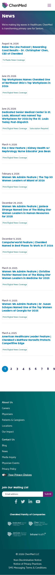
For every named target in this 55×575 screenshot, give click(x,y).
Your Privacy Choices (20, 475)
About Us (7, 402)
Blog (4, 445)
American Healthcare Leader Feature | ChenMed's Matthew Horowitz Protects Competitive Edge (26, 340)
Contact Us (8, 440)
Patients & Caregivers (13, 420)
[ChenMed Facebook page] (16, 502)
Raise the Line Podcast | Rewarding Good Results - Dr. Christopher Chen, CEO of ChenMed (25, 50)
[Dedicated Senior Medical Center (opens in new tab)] (17, 523)
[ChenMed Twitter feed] (23, 502)
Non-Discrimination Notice (27, 560)
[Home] (14, 5)
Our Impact (8, 432)
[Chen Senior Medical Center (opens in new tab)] (38, 523)
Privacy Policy (9, 469)
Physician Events (10, 463)
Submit (48, 494)
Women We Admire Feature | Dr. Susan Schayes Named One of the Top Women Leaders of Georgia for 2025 (27, 307)
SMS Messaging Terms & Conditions (28, 568)
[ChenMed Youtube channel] (38, 502)
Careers (6, 408)
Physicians (7, 414)
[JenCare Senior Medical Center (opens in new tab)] (17, 534)
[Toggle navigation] (49, 5)
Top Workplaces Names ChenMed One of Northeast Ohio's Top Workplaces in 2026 (26, 83)
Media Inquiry (9, 457)
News (5, 451)
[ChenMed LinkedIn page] (30, 502)
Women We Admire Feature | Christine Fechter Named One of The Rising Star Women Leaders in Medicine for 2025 (26, 275)
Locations (7, 426)
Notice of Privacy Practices (27, 564)
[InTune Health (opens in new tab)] (38, 534)
